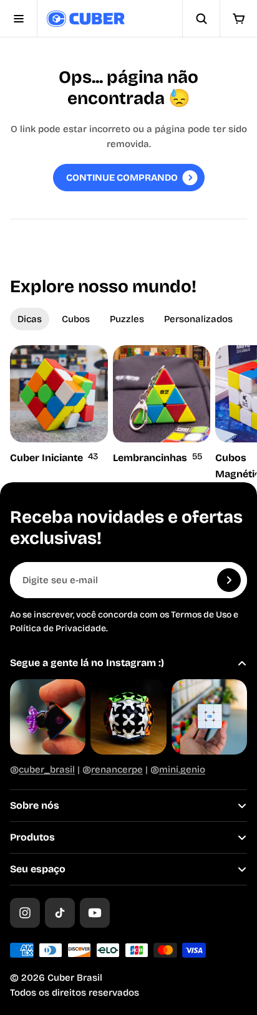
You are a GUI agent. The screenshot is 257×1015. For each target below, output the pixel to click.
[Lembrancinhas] (162, 406)
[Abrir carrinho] (238, 18)
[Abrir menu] (18, 18)
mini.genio (182, 769)
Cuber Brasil (74, 977)
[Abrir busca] (201, 18)
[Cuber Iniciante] (59, 406)
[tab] (29, 319)
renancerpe (117, 769)
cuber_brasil (47, 769)
